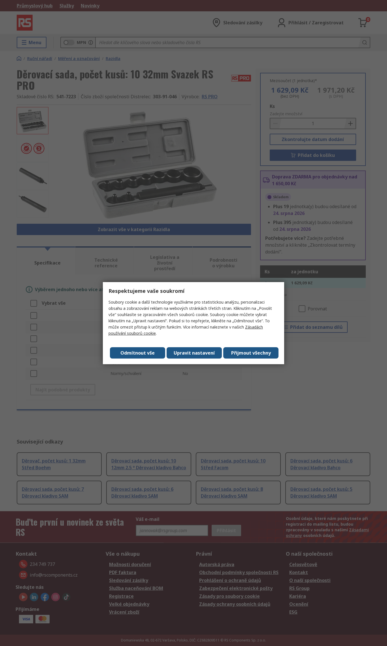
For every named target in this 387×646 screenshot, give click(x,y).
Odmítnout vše (137, 353)
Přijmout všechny (251, 353)
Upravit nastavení (194, 353)
